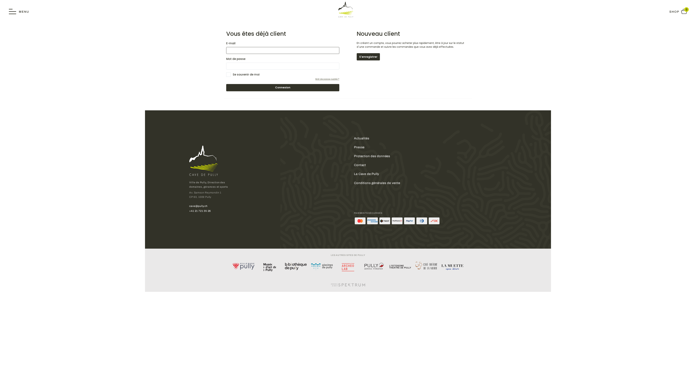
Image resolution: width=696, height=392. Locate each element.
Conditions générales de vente (377, 183)
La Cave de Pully (366, 174)
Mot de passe (235, 59)
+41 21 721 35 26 (200, 210)
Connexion (282, 87)
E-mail (230, 43)
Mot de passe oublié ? (327, 79)
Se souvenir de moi (246, 74)
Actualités (361, 138)
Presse (359, 147)
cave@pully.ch (198, 206)
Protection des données (372, 156)
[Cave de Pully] (348, 9)
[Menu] (19, 11)
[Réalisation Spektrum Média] (348, 285)
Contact (360, 165)
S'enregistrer (368, 57)
